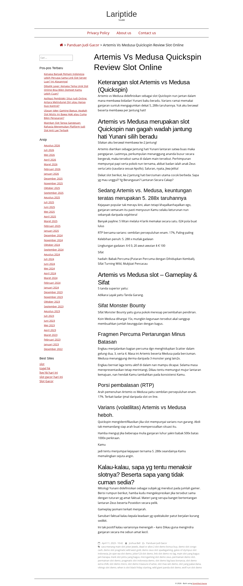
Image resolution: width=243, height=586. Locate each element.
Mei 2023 (49, 325)
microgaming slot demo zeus (156, 557)
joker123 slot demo (143, 553)
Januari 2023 (51, 344)
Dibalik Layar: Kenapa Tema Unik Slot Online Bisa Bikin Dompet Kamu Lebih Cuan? (66, 89)
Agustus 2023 (52, 311)
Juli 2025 (49, 202)
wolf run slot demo (192, 567)
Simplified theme (199, 583)
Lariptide (121, 13)
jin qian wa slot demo (120, 553)
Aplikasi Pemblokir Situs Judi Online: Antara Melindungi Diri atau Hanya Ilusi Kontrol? (65, 102)
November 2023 (53, 297)
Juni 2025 (49, 207)
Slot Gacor (46, 381)
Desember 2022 (53, 349)
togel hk (44, 368)
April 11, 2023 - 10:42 (112, 543)
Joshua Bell (134, 543)
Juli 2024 (49, 259)
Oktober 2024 (52, 245)
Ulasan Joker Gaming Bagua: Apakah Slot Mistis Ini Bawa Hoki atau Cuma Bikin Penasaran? (65, 114)
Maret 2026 (50, 164)
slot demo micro (118, 564)
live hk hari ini (48, 373)
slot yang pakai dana (190, 564)
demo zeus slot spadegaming (157, 550)
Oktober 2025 (52, 188)
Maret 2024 (50, 278)
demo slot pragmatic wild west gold (122, 550)
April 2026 (50, 159)
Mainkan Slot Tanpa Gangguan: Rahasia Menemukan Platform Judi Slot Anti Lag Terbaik (64, 126)
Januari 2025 (51, 230)
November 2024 (53, 240)
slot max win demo (168, 564)
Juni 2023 (49, 320)
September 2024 (54, 249)
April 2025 (50, 216)
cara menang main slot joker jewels (119, 546)
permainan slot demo (109, 560)
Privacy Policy (98, 33)
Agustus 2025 (52, 197)
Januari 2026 (51, 173)
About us (124, 33)
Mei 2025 (49, 211)
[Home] (61, 45)
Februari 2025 (52, 226)
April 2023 (50, 330)
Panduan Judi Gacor (83, 45)
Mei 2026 (49, 155)
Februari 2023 (52, 339)
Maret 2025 (50, 221)
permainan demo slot (183, 557)
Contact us (147, 33)
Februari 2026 (52, 169)
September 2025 (54, 193)
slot (41, 364)
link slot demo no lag (165, 553)
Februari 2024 (52, 282)
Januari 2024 (51, 287)
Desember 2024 (53, 235)
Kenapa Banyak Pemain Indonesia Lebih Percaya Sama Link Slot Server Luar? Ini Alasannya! (65, 77)
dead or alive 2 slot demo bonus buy (158, 546)
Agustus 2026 (52, 145)
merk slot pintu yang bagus (125, 557)
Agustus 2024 (52, 254)
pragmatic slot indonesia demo (138, 560)
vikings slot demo (107, 567)
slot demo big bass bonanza (170, 560)
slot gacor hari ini (51, 377)
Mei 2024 (49, 268)
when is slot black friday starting (134, 567)
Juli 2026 (49, 150)
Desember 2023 (53, 292)
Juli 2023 (49, 316)
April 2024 (50, 273)
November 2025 (53, 183)
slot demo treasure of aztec (142, 564)
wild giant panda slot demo (166, 567)
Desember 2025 (53, 178)
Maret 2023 (50, 335)
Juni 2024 (49, 264)
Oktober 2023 (52, 301)
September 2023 (54, 306)
